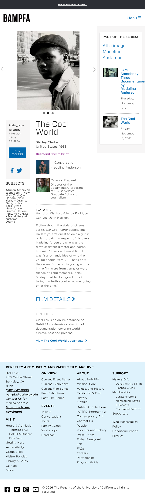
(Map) (10, 385)
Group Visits (14, 451)
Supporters (120, 413)
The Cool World (128, 120)
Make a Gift (120, 379)
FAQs (81, 448)
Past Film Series (52, 397)
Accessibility (15, 447)
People (82, 425)
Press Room (85, 434)
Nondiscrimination (125, 431)
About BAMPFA (88, 379)
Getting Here (15, 442)
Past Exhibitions (52, 393)
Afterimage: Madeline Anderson (114, 51)
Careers (82, 453)
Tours (45, 421)
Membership (121, 392)
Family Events (51, 425)
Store (10, 470)
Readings (48, 435)
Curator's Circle (126, 396)
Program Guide (87, 462)
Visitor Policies (16, 456)
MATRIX (82, 402)
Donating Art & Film (129, 383)
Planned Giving (125, 387)
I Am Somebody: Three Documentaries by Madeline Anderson (128, 81)
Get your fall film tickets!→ (72, 4)
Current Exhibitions (55, 383)
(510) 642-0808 (17, 390)
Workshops (49, 430)
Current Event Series (56, 379)
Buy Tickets (17, 153)
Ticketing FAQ (18, 429)
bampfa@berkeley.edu (22, 394)
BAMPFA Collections (91, 407)
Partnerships (86, 457)
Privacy (117, 435)
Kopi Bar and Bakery (91, 430)
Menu (132, 18)
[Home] (20, 18)
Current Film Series (55, 388)
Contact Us (14, 398)
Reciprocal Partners (128, 409)
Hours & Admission (19, 425)
